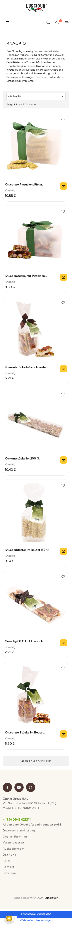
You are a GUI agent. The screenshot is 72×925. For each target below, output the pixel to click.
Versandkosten (13, 842)
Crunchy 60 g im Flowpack (24, 641)
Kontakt (9, 867)
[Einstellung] (67, 23)
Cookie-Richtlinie (15, 837)
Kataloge (9, 873)
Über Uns (9, 855)
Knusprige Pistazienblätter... (24, 184)
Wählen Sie (36, 96)
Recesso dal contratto (36, 914)
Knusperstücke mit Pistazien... (26, 276)
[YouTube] (19, 788)
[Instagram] (30, 788)
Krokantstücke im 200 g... (23, 458)
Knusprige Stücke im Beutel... (25, 732)
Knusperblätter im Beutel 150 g (27, 550)
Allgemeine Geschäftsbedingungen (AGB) (33, 824)
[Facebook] (7, 788)
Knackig (10, 190)
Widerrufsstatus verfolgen (36, 920)
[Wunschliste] (63, 120)
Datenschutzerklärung (19, 830)
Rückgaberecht (14, 849)
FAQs (7, 861)
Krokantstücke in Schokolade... (26, 367)
